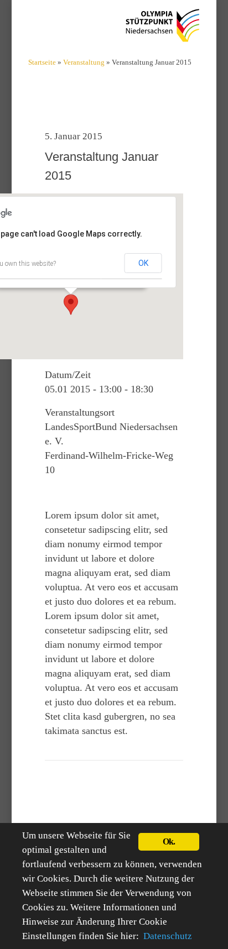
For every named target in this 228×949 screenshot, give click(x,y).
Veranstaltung (84, 62)
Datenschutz (167, 936)
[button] (71, 304)
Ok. (169, 841)
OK (143, 263)
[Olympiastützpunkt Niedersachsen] (162, 25)
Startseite (42, 62)
